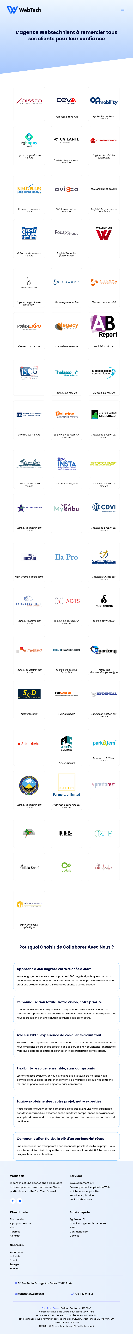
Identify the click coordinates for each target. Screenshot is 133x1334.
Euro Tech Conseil (51, 1308)
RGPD (73, 1227)
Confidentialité (79, 1231)
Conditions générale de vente (88, 1223)
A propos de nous (20, 1223)
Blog (12, 1227)
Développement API (82, 1183)
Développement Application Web (90, 1187)
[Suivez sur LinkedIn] (19, 1201)
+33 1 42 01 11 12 (83, 1293)
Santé (13, 1260)
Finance (14, 1268)
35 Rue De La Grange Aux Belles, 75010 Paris (45, 1283)
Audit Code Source (81, 1199)
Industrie (15, 1256)
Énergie (14, 1264)
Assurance (16, 1252)
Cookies (74, 1235)
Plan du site (17, 1219)
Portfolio (15, 1231)
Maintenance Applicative (85, 1191)
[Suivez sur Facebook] (13, 1201)
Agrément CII (77, 1219)
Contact (15, 1235)
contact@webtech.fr (31, 1293)
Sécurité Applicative (82, 1195)
